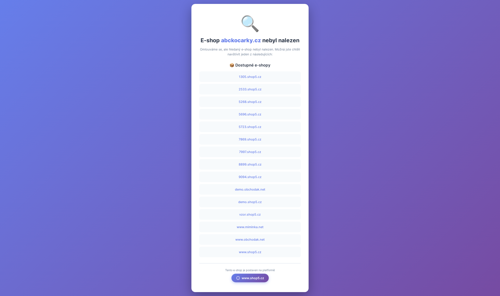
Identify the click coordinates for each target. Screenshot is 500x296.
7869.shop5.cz (250, 139)
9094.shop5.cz (250, 177)
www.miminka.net (250, 227)
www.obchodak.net (250, 239)
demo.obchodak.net (250, 189)
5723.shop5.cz (250, 127)
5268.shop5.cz (250, 102)
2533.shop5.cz (250, 89)
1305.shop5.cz (250, 77)
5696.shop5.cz (250, 114)
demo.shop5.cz (250, 202)
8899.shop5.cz (250, 164)
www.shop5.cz (250, 252)
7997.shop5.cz (250, 152)
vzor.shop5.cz (250, 214)
